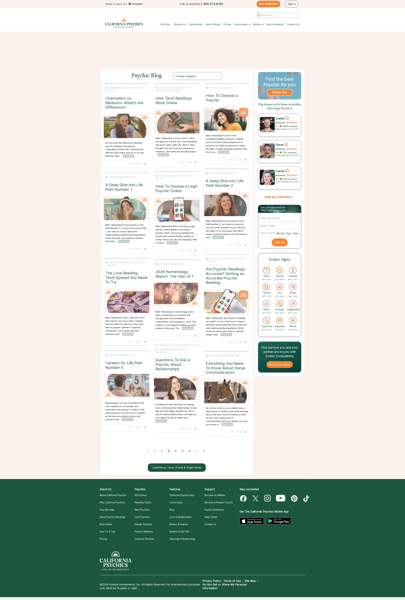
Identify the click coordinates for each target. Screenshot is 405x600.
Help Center (211, 517)
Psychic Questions (168, 175)
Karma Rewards (275, 24)
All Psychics (141, 495)
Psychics (179, 24)
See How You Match (279, 364)
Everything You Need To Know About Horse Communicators (225, 368)
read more (128, 156)
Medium (125, 87)
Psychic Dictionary (214, 509)
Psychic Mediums (144, 531)
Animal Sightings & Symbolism (224, 355)
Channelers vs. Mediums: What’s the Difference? (124, 103)
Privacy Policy (211, 580)
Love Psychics (142, 517)
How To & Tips (107, 531)
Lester (280, 118)
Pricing (227, 24)
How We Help (107, 509)
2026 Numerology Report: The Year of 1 (174, 273)
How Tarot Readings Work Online (174, 100)
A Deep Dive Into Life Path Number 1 (124, 187)
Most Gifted (106, 524)
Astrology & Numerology (222, 173)
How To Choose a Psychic (221, 97)
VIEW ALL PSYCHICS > (278, 197)
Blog (172, 509)
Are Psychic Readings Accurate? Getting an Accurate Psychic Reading (225, 276)
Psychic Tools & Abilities (171, 87)
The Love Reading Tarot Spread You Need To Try (126, 277)
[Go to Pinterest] (293, 498)
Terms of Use (232, 580)
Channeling (115, 87)
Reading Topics (143, 502)
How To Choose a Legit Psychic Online (176, 188)
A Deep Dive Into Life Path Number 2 (224, 183)
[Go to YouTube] (280, 498)
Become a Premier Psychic (219, 502)
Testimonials (195, 24)
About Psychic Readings (112, 517)
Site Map (250, 580)
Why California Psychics (112, 502)
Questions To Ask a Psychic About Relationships (173, 364)
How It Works (213, 24)
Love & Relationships (119, 262)
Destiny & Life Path (179, 531)
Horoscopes (241, 24)
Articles (257, 24)
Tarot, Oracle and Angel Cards (173, 89)
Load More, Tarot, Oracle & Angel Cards (177, 467)
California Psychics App (182, 495)
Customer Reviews (144, 538)
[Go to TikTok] (305, 498)
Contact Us (293, 24)
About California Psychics (113, 495)
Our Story (165, 24)
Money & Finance (179, 524)
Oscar (280, 145)
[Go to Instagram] (267, 498)
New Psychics (142, 509)
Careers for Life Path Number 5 (124, 365)
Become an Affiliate (215, 495)
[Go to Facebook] (244, 498)
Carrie (280, 171)
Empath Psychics (143, 524)
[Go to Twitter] (255, 498)
